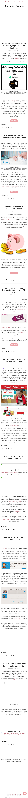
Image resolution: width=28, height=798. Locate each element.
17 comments (4, 195)
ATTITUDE (4, 548)
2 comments (4, 276)
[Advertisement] (14, 27)
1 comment (4, 348)
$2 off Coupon (17, 511)
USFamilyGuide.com (6, 519)
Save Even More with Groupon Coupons (14, 207)
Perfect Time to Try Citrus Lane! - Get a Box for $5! (14, 665)
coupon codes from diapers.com (10, 186)
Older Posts (13, 752)
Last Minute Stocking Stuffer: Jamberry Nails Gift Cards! (14, 290)
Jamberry (22, 332)
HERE (20, 425)
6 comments (4, 124)
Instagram (9, 339)
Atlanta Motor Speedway (15, 501)
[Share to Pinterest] (11, 128)
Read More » (14, 120)
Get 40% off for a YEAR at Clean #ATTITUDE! (14, 538)
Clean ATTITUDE (17, 618)
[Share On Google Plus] (14, 128)
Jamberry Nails (6, 327)
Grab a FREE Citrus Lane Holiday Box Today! (14, 360)
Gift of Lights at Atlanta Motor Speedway (14, 457)
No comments (4, 445)
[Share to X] (9, 128)
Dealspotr (17, 58)
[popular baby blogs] (14, 734)
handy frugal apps (7, 219)
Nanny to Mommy (14, 5)
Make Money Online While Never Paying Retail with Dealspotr (14, 45)
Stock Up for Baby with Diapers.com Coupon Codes (14, 136)
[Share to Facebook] (6, 128)
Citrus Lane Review (13, 425)
